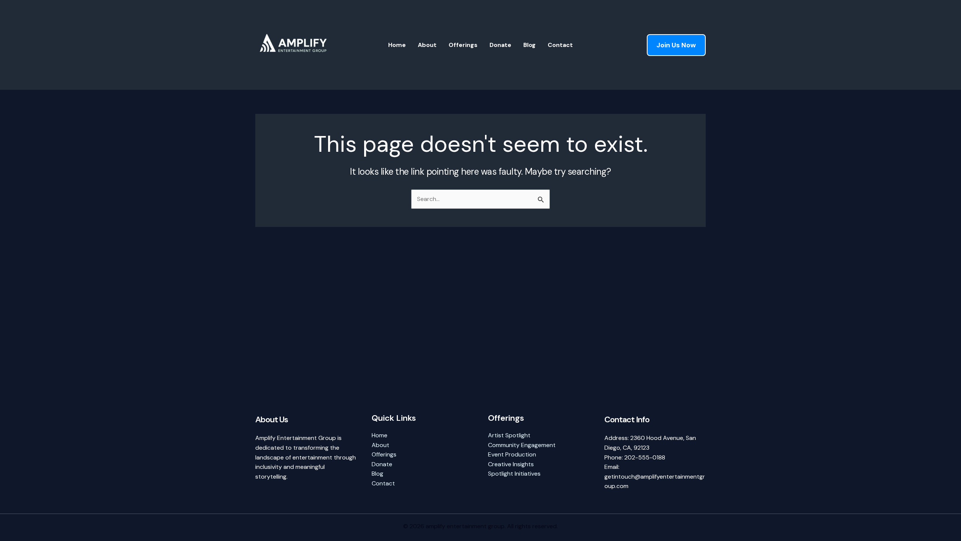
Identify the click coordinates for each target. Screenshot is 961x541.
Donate (500, 45)
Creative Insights (511, 464)
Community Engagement (522, 445)
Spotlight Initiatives (514, 474)
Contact (560, 45)
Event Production (512, 454)
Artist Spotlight (509, 435)
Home (397, 45)
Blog (529, 45)
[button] (676, 45)
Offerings (463, 45)
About (427, 45)
